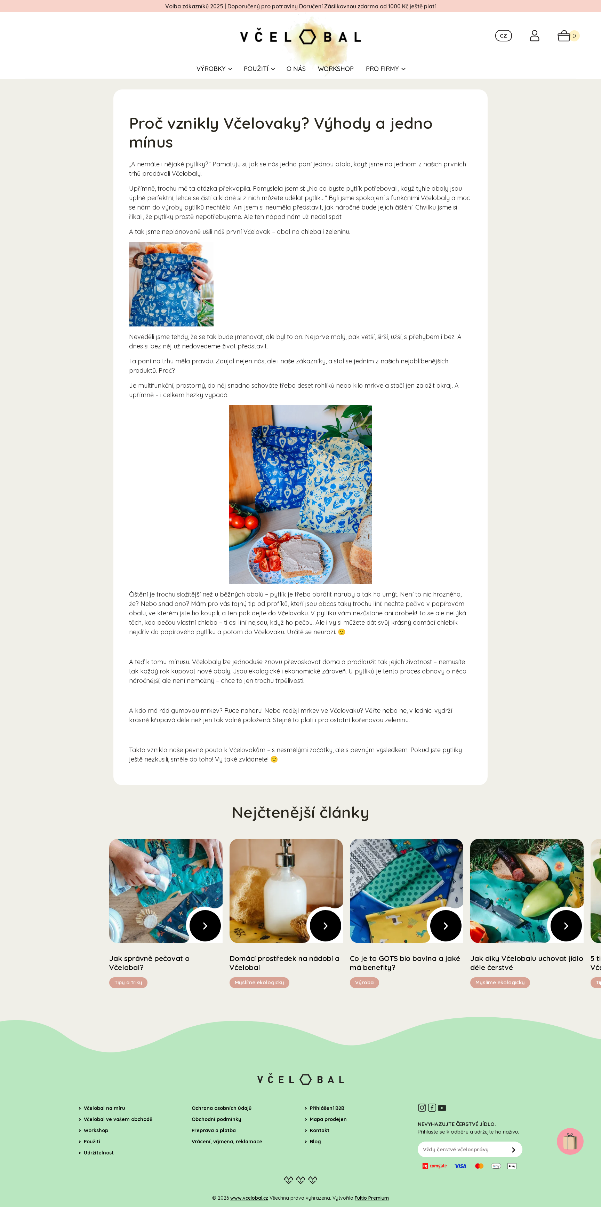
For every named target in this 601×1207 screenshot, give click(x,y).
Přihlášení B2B (327, 1108)
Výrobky (211, 69)
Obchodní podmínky (216, 1119)
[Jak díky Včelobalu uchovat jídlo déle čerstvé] (527, 891)
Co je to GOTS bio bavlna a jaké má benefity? (405, 963)
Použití (256, 69)
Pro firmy (382, 69)
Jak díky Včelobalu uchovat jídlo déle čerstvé (526, 963)
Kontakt (319, 1130)
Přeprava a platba (214, 1130)
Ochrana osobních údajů (221, 1108)
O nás (296, 69)
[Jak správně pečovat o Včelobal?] (166, 891)
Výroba (364, 982)
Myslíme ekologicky (259, 982)
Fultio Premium (372, 1198)
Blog (315, 1141)
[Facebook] (432, 1108)
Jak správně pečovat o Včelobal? (149, 963)
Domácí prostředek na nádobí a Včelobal (284, 963)
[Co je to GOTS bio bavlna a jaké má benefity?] (406, 891)
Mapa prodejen (328, 1119)
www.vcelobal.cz (249, 1198)
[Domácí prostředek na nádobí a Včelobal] (286, 891)
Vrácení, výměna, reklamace (227, 1141)
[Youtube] (442, 1107)
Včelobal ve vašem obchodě (118, 1119)
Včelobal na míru (104, 1108)
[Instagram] (422, 1108)
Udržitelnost (99, 1153)
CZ (503, 35)
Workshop (336, 69)
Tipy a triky (128, 982)
